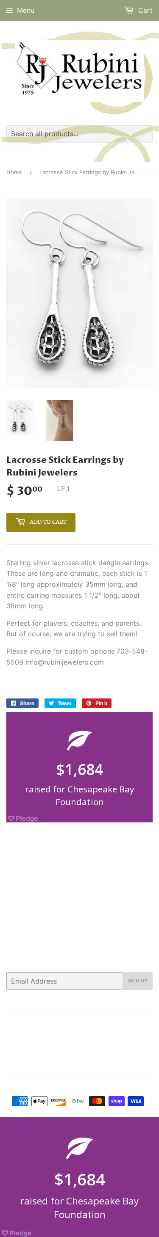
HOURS (125, 1021)
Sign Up (137, 981)
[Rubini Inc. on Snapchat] (129, 1060)
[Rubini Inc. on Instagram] (114, 1060)
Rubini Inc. (83, 1084)
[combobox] (79, 134)
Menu (25, 10)
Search (26, 1021)
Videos (106, 1042)
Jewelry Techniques (84, 1032)
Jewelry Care (31, 1032)
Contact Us (92, 1021)
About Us (56, 1021)
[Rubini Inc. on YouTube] (143, 1060)
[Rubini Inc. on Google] (97, 1060)
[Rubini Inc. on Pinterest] (80, 1060)
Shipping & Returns (63, 1042)
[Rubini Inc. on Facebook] (65, 1060)
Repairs (129, 1032)
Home (14, 172)
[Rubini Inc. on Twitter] (50, 1060)
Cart (144, 10)
